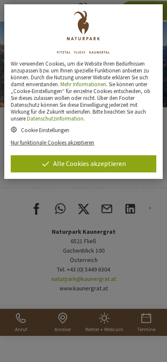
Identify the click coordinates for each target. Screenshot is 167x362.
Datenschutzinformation (55, 118)
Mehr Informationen (83, 84)
